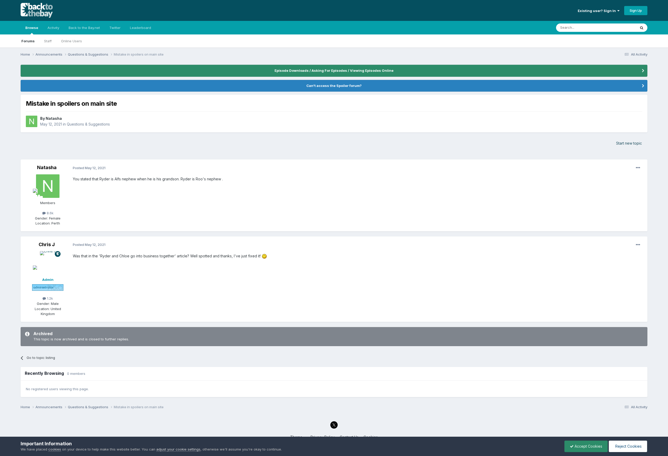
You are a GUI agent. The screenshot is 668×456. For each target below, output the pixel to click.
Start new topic (629, 143)
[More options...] (638, 168)
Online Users (71, 41)
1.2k (49, 298)
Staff (48, 41)
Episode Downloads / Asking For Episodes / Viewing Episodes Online (334, 70)
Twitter (115, 28)
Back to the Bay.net (84, 28)
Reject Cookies (628, 446)
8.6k (49, 213)
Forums (28, 41)
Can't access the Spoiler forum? (334, 86)
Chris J (47, 244)
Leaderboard (140, 28)
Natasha (54, 118)
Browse (31, 28)
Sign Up (636, 10)
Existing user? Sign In (597, 11)
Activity (53, 28)
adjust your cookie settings (178, 449)
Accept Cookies (588, 446)
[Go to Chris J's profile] (47, 263)
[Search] (641, 27)
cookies (54, 449)
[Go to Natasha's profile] (31, 121)
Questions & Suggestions (88, 124)
